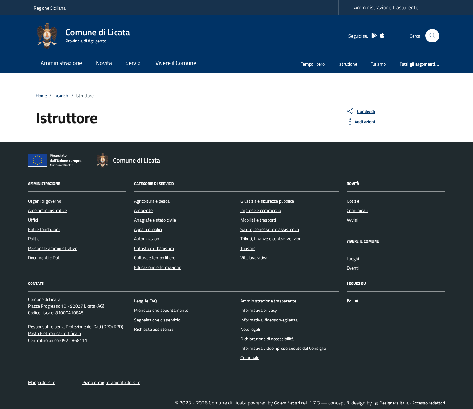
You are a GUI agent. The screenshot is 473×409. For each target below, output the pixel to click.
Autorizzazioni (147, 238)
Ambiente (143, 210)
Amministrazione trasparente (386, 7)
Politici (34, 238)
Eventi (353, 268)
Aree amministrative (47, 210)
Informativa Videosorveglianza (269, 319)
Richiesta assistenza (153, 329)
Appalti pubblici (148, 229)
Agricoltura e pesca (152, 201)
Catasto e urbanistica (154, 248)
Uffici (33, 220)
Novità (104, 63)
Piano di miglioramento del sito (111, 382)
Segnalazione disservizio (157, 319)
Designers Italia (393, 402)
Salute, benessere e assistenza (269, 229)
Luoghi (353, 258)
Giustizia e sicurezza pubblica (267, 201)
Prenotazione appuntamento (161, 310)
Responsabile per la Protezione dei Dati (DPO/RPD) (75, 326)
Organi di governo (44, 201)
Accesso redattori (428, 402)
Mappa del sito (41, 382)
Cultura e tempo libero (154, 257)
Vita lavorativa (253, 257)
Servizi (133, 63)
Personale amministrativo (52, 248)
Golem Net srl (287, 402)
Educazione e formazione (157, 267)
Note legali (250, 329)
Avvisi (352, 220)
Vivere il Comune (175, 63)
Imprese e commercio (260, 210)
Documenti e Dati (44, 257)
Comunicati (357, 210)
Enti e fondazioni (44, 229)
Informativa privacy (258, 310)
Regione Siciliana (50, 8)
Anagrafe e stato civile (155, 220)
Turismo (378, 63)
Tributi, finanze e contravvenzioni (271, 238)
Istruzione (348, 63)
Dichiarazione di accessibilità (267, 338)
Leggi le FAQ (145, 300)
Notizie (353, 201)
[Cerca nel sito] (432, 36)
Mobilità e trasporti (258, 220)
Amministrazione (61, 63)
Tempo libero (313, 63)
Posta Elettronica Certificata (54, 333)
